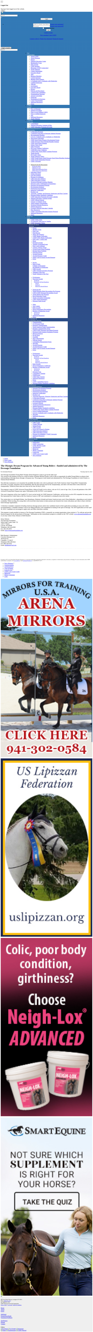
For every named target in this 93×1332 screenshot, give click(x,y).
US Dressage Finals (38, 324)
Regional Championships (40, 325)
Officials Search (37, 340)
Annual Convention (36, 96)
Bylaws (33, 89)
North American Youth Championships (44, 327)
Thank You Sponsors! (46, 39)
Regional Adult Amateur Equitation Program (45, 332)
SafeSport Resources (37, 102)
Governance (34, 86)
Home (6, 458)
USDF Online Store (36, 220)
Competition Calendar (39, 373)
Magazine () (39, 68)
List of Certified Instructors (40, 411)
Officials (33, 84)
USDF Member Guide (39, 445)
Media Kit (35, 449)
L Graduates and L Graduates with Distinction (44, 81)
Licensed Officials (38, 403)
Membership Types (36, 63)
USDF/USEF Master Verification (42, 238)
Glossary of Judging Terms (38, 201)
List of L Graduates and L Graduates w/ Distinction (45, 137)
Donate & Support (58, 39)
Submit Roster (37, 426)
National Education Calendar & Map (41, 125)
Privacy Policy (4, 1305)
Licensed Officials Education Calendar (42, 208)
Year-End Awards (38, 279)
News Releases (37, 455)
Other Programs (35, 146)
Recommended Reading (38, 135)
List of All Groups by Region (41, 429)
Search (37, 283)
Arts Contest (36, 306)
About (2, 1309)
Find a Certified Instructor (38, 114)
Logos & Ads (8, 570)
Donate (3, 1322)
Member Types (37, 229)
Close (2, 10)
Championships (37, 322)
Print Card (36, 231)
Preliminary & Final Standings (41, 282)
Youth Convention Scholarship (41, 298)
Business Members (36, 76)
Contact (3, 1324)
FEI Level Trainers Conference (39, 148)
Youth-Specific (35, 153)
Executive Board (35, 73)
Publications (36, 442)
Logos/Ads (36, 452)
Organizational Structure (38, 94)
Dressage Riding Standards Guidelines (42, 195)
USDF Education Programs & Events (41, 127)
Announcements (9, 565)
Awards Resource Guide (40, 256)
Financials (34, 97)
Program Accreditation (37, 177)
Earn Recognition (36, 175)
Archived (37, 285)
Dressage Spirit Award (39, 301)
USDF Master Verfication (40, 236)
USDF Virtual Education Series (39, 169)
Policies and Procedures (37, 91)
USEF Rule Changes (39, 377)
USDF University (36, 161)
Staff (32, 74)
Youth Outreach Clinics (37, 156)
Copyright (10, 1305)
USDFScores (36, 375)
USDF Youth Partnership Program (40, 159)
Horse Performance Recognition (42, 309)
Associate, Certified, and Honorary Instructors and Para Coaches (49, 193)
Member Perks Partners (37, 79)
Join (32, 115)
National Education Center (38, 61)
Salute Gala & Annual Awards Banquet (44, 257)
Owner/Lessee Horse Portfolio (41, 249)
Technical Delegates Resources (41, 404)
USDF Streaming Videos (38, 223)
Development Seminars (37, 187)
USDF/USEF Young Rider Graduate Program (44, 151)
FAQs (32, 104)
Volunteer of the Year (39, 272)
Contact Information (36, 71)
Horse (34, 241)
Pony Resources (35, 210)
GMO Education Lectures (38, 180)
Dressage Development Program (40, 185)
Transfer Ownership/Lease (40, 244)
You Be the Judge (36, 166)
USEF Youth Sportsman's (40, 299)
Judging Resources (36, 206)
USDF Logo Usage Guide (40, 454)
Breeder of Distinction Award (41, 311)
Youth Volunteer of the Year (40, 274)
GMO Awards (37, 269)
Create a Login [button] (48, 32)
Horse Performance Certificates (41, 365)
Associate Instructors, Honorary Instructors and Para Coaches (50, 396)
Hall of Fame (34, 64)
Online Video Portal (36, 145)
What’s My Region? (38, 234)
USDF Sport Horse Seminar (39, 143)
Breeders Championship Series (41, 328)
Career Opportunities (37, 100)
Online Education (36, 174)
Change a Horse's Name (39, 247)
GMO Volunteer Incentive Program (43, 270)
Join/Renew (4, 1321)
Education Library (36, 172)
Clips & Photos (8, 568)
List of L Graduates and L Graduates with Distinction (48, 413)
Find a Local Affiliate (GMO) (39, 112)
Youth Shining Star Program (41, 294)
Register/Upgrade (38, 242)
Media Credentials (38, 450)
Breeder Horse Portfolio (39, 251)
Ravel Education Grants (39, 296)
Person (35, 228)
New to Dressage (36, 109)
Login (46, 19)
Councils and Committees (38, 92)
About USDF (35, 56)
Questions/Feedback (6, 1317)
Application (37, 312)
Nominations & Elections (38, 99)
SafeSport (3, 1314)
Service (35, 262)
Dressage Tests (37, 372)
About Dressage (35, 58)
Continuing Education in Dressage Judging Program (46, 133)
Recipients (36, 314)
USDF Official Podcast (37, 200)
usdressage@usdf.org (27, 560)
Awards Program (37, 254)
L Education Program (37, 132)
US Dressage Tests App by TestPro (41, 221)
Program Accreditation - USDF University (45, 434)
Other (34, 304)
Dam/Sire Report (37, 252)
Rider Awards (37, 308)
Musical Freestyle (38, 333)
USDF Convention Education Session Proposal (44, 211)
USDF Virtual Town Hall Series (39, 170)
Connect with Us (35, 39)
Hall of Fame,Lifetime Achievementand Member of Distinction (40, 265)
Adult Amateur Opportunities (39, 203)
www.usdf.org (17, 560)
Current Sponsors (36, 78)
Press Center (8, 460)
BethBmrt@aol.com (10, 545)
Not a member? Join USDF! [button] (48, 35)
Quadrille (35, 337)
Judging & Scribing (36, 110)
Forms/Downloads (6, 1316)
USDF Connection (38, 444)
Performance (36, 277)
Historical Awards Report (41, 286)
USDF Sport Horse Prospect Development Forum (45, 140)
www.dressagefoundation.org (82, 514)
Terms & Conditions (17, 1305)
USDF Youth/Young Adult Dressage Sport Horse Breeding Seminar (50, 158)
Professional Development (38, 188)
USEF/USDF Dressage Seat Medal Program (45, 330)
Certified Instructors (36, 82)
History (33, 59)
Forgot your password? (57, 26)
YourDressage (37, 447)
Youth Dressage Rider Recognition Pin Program (46, 291)
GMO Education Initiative (38, 179)
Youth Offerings (35, 69)
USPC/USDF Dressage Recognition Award (45, 293)
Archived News (8, 566)
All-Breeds (36, 280)
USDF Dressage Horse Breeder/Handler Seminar (45, 141)
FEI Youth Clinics (36, 155)
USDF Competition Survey (40, 381)
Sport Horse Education (37, 138)
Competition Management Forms (42, 342)
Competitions (34, 123)
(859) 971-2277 (7, 1301)
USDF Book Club (36, 167)
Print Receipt (36, 233)
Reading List (34, 192)
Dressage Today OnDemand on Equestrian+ (43, 183)
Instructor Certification (37, 190)
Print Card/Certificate (39, 246)
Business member (49, 28)
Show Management (38, 338)
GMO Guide (36, 422)
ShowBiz (35, 343)
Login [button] (48, 30)
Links (6, 576)
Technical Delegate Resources (39, 205)
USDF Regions (35, 66)
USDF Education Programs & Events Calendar (44, 197)
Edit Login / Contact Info (40, 239)
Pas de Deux (36, 335)
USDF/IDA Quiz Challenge (39, 150)
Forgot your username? (57, 24)
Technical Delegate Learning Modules (42, 182)
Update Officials (37, 424)
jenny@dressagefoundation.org (14, 530)
